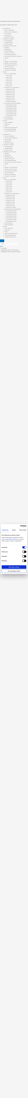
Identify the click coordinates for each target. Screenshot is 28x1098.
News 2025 (9, 77)
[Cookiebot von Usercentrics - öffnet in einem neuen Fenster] (20, 526)
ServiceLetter (8, 35)
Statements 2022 (10, 96)
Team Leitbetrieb (9, 122)
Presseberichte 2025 (11, 106)
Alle (2, 246)
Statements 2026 (10, 89)
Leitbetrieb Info (6, 28)
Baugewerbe (8, 49)
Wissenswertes (8, 44)
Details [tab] (14, 530)
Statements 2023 (10, 94)
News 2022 (9, 82)
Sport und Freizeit (9, 66)
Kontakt (5, 120)
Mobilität (7, 47)
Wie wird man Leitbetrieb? (11, 32)
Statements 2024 (10, 92)
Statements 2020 (10, 99)
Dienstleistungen (9, 51)
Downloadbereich (9, 119)
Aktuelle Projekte (9, 42)
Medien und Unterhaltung (11, 61)
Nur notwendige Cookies (14, 571)
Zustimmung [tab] (5, 530)
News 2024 (9, 79)
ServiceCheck (8, 33)
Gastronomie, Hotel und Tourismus (13, 56)
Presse (4, 72)
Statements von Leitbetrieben (12, 87)
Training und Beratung (10, 68)
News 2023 (9, 80)
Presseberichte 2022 (11, 112)
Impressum (7, 124)
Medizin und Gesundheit (11, 63)
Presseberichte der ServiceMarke (13, 103)
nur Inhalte (3, 248)
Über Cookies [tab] (22, 530)
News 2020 (9, 85)
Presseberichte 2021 (11, 113)
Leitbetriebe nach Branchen (10, 45)
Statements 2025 (10, 91)
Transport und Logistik (10, 70)
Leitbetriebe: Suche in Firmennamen (10, 250)
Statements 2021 (10, 98)
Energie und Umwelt (10, 53)
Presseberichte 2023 (11, 110)
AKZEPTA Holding (9, 37)
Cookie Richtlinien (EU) (10, 131)
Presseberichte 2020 (11, 115)
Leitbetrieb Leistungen (8, 39)
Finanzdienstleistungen (10, 54)
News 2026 (9, 75)
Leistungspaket (8, 40)
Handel (6, 58)
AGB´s (6, 126)
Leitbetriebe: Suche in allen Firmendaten (11, 251)
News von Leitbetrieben (10, 73)
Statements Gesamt (11, 101)
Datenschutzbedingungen (11, 127)
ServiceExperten (9, 117)
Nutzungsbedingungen (10, 129)
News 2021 (9, 84)
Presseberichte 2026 (11, 105)
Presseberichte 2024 (11, 108)
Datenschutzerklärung (12, 539)
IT (5, 59)
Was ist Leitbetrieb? (9, 30)
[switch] (24, 552)
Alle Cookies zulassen (14, 567)
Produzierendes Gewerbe (11, 65)
